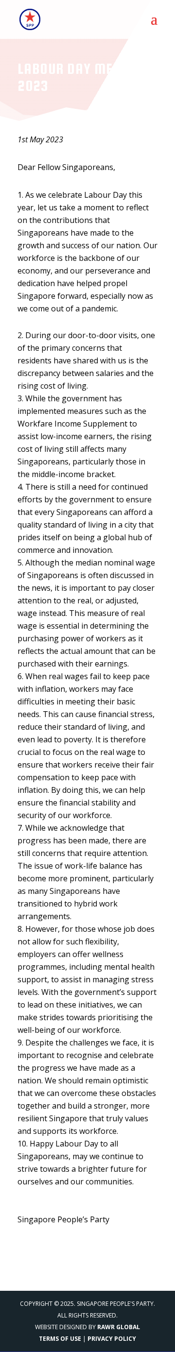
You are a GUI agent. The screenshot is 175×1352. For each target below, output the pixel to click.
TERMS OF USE (60, 1339)
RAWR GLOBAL (118, 1327)
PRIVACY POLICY (112, 1339)
